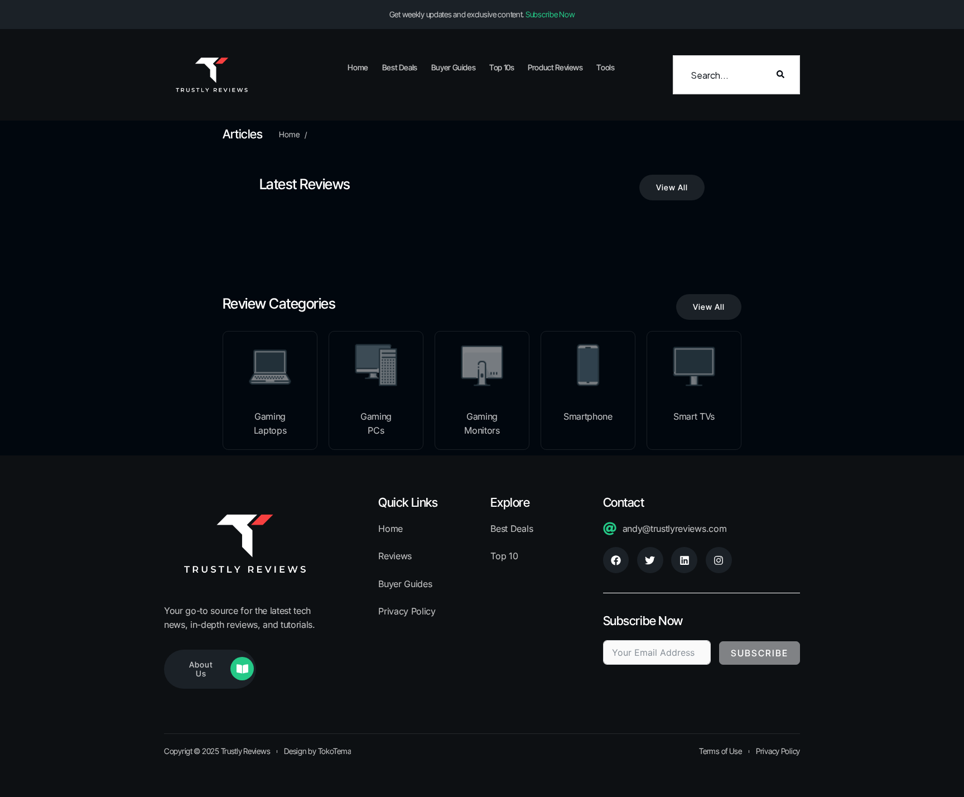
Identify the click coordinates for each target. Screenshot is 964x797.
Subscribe (759, 653)
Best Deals (399, 67)
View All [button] (672, 187)
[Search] (780, 74)
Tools (605, 67)
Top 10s (501, 67)
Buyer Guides (453, 67)
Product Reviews (555, 67)
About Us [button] (201, 669)
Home (358, 67)
